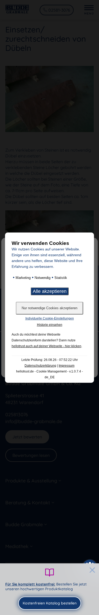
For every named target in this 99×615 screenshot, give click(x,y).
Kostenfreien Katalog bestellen (50, 603)
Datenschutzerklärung (40, 365)
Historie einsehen (49, 325)
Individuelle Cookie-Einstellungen (49, 318)
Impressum (66, 365)
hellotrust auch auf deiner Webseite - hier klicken (46, 346)
